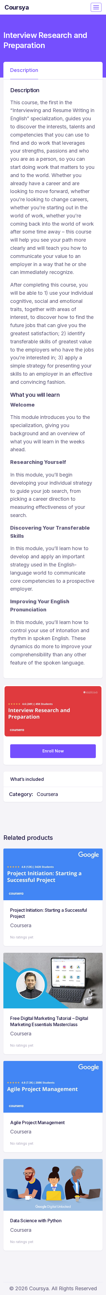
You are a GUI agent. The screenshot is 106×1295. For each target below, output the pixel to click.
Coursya (17, 7)
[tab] (24, 70)
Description (24, 70)
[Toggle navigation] (96, 7)
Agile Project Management (37, 1122)
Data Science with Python (36, 1220)
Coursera (47, 794)
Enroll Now (53, 751)
